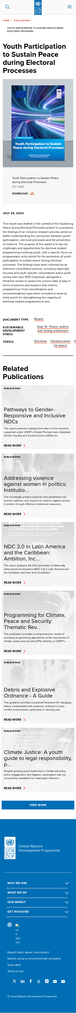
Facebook (30, 981)
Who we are (17, 883)
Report (39, 319)
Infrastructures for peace (60, 343)
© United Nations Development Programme (32, 996)
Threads (39, 981)
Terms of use (15, 971)
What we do (17, 892)
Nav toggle (70, 7)
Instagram (47, 981)
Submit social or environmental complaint (34, 958)
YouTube (55, 981)
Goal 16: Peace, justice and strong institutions (53, 328)
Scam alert (14, 965)
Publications (22, 20)
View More (38, 805)
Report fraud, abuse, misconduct (28, 952)
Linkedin (22, 981)
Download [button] (20, 193)
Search (7, 7)
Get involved (18, 911)
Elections (40, 341)
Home (6, 20)
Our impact (16, 902)
